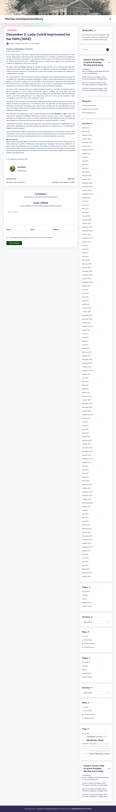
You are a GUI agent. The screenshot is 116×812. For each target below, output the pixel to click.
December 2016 (12, 30)
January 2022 (86, 139)
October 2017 (86, 323)
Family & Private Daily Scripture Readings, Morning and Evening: (93, 62)
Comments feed (89, 643)
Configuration (86, 69)
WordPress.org (89, 647)
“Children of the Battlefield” (89, 746)
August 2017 (86, 330)
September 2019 (87, 238)
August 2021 (86, 153)
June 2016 (85, 381)
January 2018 (86, 312)
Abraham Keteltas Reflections (88, 756)
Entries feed (88, 640)
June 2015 (85, 426)
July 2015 (85, 422)
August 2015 (86, 418)
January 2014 (86, 488)
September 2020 (87, 194)
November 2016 (87, 363)
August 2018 (86, 286)
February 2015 (86, 440)
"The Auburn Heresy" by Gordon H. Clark (99, 751)
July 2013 (85, 510)
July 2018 (85, 289)
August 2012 (86, 551)
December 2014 (87, 448)
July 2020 (85, 201)
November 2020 (87, 187)
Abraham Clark (95, 740)
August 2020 (86, 198)
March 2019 (86, 260)
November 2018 (87, 275)
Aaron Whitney (93, 733)
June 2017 (85, 337)
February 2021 (86, 176)
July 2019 (85, 245)
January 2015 (86, 444)
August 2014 (86, 462)
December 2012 (87, 536)
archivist (22, 167)
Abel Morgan (96, 748)
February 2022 (87, 135)
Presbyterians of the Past (90, 109)
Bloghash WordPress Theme (81, 809)
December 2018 (87, 271)
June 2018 (85, 293)
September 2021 (87, 150)
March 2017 (86, 348)
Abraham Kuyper (100, 733)
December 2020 (87, 183)
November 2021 (87, 142)
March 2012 (86, 569)
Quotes (84, 599)
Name (8, 229)
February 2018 (86, 308)
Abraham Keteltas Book (89, 748)
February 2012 (86, 573)
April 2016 (85, 389)
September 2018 (87, 282)
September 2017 (87, 326)
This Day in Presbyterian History (24, 18)
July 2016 (85, 378)
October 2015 (86, 411)
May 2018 (85, 297)
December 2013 (87, 492)
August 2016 (86, 374)
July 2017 (85, 334)
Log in (86, 636)
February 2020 (87, 220)
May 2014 (85, 473)
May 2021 (85, 164)
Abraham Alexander (89, 744)
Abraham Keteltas (105, 748)
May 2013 (85, 517)
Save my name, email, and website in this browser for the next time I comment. (31, 237)
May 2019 (85, 253)
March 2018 (86, 304)
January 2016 (86, 400)
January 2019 (86, 267)
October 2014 (86, 455)
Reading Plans (86, 602)
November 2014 (87, 451)
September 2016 (87, 370)
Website (56, 229)
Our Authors (86, 591)
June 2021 (85, 161)
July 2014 (85, 466)
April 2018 (85, 301)
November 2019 (87, 231)
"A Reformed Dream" (102, 746)
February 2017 (86, 352)
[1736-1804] (85, 754)
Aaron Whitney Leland (99, 753)
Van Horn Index (87, 606)
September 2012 (87, 547)
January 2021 (86, 179)
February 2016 (86, 396)
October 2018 (86, 278)
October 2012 (86, 543)
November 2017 (87, 319)
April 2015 (85, 433)
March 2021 (86, 172)
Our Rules (85, 595)
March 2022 (86, 131)
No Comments (36, 43)
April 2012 (85, 565)
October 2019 (86, 234)
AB (82, 748)
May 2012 (85, 562)
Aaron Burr (86, 734)
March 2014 (86, 481)
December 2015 (87, 403)
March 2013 (86, 525)
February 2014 (87, 484)
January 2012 (86, 576)
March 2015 (86, 437)
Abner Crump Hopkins (103, 744)
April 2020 (85, 212)
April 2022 (85, 128)
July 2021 (85, 157)
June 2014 (85, 470)
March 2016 (86, 392)
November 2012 (87, 540)
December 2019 (87, 227)
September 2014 (87, 459)
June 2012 (85, 558)
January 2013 (86, 532)
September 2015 (87, 414)
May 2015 (85, 429)
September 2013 (87, 503)
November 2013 (87, 495)
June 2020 (85, 205)
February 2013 (86, 529)
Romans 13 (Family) (88, 83)
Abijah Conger (85, 751)
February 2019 (86, 264)
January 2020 (86, 223)
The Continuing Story (89, 113)
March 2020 (86, 216)
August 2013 (86, 506)
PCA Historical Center (89, 105)
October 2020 (87, 190)
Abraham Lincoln (94, 736)
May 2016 (85, 385)
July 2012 (85, 554)
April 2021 (85, 168)
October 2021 (86, 146)
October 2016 (86, 367)
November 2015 (87, 407)
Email (32, 229)
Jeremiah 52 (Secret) (89, 88)
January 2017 (86, 356)
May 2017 (85, 341)
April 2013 (85, 521)
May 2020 (85, 209)
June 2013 (85, 514)
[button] (22, 171)
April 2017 (85, 345)
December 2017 (87, 315)
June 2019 (85, 249)
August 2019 (86, 242)
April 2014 (85, 477)
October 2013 (86, 499)
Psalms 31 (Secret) (88, 77)
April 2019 (85, 256)
